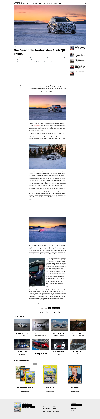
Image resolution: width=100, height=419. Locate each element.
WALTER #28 (75, 387)
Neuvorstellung (40, 351)
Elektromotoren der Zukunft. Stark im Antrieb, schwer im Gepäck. (80, 49)
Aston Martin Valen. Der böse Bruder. (80, 73)
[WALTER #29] (50, 374)
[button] (83, 3)
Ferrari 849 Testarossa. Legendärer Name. (40, 354)
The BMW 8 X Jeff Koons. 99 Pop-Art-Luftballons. (22, 353)
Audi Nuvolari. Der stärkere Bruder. (80, 61)
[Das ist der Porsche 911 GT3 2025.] (22, 325)
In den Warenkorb (25, 391)
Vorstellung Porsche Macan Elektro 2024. (40, 334)
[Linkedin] (20, 100)
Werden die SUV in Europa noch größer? (59, 334)
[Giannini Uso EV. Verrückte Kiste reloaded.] (78, 325)
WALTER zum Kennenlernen (25, 387)
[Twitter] (76, 411)
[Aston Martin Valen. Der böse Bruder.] (72, 74)
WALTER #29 (50, 387)
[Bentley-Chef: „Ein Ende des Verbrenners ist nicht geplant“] (72, 55)
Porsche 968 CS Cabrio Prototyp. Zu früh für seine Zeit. (80, 67)
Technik (76, 46)
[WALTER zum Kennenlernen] (25, 374)
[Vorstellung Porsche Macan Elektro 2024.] (40, 325)
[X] (20, 93)
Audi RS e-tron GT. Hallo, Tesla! (78, 352)
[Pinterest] (20, 97)
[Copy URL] (20, 102)
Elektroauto (55, 308)
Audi (50, 308)
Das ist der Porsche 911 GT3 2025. (22, 334)
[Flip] (20, 95)
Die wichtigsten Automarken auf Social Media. (59, 353)
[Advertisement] (41, 73)
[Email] (20, 85)
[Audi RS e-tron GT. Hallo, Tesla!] (78, 344)
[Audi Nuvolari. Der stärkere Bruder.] (72, 61)
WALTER (73, 408)
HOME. (15, 46)
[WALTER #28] (74, 374)
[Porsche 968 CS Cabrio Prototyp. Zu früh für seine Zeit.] (72, 67)
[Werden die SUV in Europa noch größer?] (59, 325)
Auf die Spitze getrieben (79, 71)
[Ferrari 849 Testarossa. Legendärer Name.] (40, 344)
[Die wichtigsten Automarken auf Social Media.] (59, 344)
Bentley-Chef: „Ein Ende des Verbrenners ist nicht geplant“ (80, 55)
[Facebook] (20, 90)
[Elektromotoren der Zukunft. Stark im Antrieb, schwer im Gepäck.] (72, 48)
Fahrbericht (77, 59)
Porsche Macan (36, 125)
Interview (77, 52)
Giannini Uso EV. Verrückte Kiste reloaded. (78, 334)
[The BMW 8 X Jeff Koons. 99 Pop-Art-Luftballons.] (22, 344)
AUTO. (18, 46)
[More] (59, 312)
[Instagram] (71, 411)
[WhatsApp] (20, 88)
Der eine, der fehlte (78, 65)
